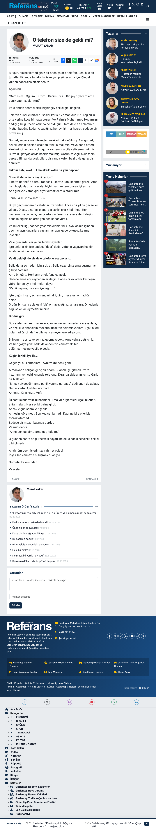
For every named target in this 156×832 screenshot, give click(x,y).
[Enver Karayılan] (112, 88)
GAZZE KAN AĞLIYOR (133, 90)
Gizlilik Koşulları (15, 683)
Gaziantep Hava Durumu (61, 662)
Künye (14, 775)
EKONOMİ (63, 16)
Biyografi (16, 767)
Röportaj (15, 763)
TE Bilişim (144, 688)
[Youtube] (132, 636)
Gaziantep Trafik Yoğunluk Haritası (129, 664)
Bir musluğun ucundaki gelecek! (30, 544)
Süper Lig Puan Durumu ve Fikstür (36, 802)
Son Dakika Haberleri (93, 672)
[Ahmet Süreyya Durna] (112, 102)
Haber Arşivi (124, 672)
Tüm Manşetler (55, 672)
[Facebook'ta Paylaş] (63, 60)
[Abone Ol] (97, 60)
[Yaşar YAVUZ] (112, 58)
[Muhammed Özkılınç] (112, 117)
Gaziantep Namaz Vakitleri (96, 662)
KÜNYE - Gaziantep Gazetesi (61, 686)
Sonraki (91, 479)
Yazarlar (15, 755)
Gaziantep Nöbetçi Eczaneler (20, 664)
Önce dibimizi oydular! (25, 527)
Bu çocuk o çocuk (22, 538)
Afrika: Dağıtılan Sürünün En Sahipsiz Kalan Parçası (132, 119)
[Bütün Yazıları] (96, 506)
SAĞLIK (85, 16)
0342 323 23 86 (66, 632)
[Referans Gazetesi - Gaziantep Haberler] (28, 6)
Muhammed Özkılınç (133, 114)
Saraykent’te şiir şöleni (134, 106)
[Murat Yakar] (19, 42)
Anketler (15, 771)
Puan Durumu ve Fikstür (25, 672)
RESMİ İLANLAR (127, 16)
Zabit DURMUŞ (129, 40)
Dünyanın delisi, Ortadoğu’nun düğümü (34, 561)
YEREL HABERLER (104, 16)
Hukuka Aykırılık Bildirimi (59, 683)
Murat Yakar (43, 45)
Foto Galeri (17, 748)
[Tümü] (145, 33)
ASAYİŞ (11, 16)
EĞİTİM (20, 740)
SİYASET (37, 16)
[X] (115, 636)
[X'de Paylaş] (68, 60)
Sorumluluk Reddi (87, 686)
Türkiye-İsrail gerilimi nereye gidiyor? (133, 46)
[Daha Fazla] (80, 60)
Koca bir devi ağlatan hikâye (28, 533)
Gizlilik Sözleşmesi (34, 683)
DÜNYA (49, 16)
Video (14, 751)
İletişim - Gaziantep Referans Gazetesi (26, 686)
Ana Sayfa (16, 709)
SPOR (74, 16)
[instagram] (69, 702)
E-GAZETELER (16, 23)
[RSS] (143, 636)
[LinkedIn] (126, 636)
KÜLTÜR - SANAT (26, 744)
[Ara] (148, 6)
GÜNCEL (24, 16)
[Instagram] (120, 636)
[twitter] (47, 702)
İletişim (14, 778)
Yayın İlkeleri (13, 690)
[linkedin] (136, 702)
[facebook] (24, 702)
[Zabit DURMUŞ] (112, 43)
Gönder (16, 605)
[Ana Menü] (147, 19)
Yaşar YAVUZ (128, 55)
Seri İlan (15, 759)
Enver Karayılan (131, 86)
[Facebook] (109, 636)
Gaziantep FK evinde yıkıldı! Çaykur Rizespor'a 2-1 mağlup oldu (52, 825)
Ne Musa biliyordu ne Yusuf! (28, 555)
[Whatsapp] (137, 636)
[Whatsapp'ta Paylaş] (74, 60)
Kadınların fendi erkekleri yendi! (30, 522)
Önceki (15, 479)
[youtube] (91, 702)
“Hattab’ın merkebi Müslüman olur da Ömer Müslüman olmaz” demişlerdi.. (54, 512)
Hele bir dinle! (20, 549)
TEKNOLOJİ (23, 732)
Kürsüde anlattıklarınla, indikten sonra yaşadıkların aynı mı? (133, 61)
